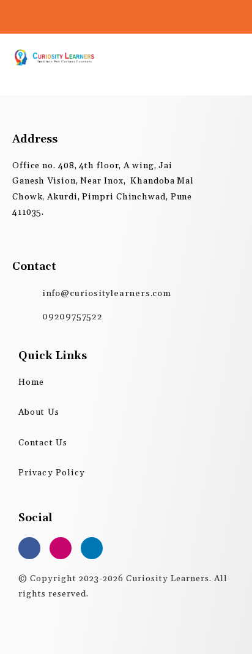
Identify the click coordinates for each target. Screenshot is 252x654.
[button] (230, 57)
